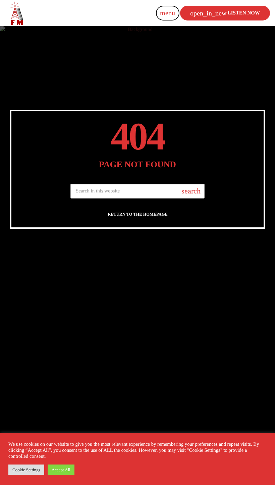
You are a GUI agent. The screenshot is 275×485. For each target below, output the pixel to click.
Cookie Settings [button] (26, 469)
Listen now (225, 13)
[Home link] (17, 13)
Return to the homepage (137, 214)
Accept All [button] (61, 469)
